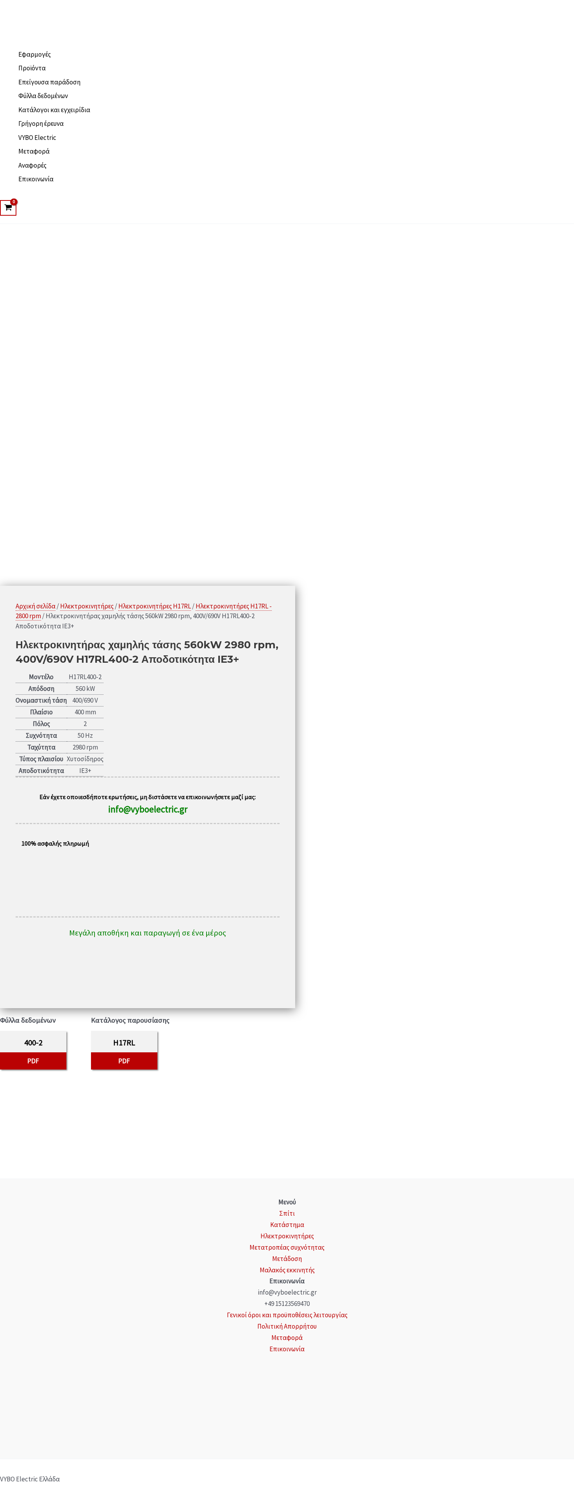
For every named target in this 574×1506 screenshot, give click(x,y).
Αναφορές (32, 165)
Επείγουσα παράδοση (49, 82)
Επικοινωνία (35, 179)
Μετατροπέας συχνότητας (287, 1247)
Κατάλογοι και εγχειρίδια (54, 110)
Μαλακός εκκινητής (287, 1270)
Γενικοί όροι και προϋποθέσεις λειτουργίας (287, 1315)
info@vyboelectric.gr (147, 809)
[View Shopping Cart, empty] (8, 208)
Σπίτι (287, 1213)
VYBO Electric (37, 137)
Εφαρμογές (34, 54)
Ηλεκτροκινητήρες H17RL (154, 606)
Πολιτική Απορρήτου (287, 1326)
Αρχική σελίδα (35, 606)
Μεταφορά (34, 151)
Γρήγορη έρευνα (41, 123)
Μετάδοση (287, 1258)
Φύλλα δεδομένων (43, 95)
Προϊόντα (32, 68)
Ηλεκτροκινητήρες (87, 606)
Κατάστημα (287, 1224)
